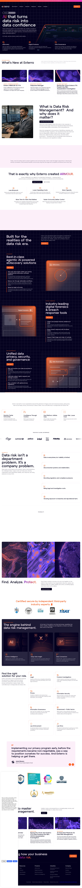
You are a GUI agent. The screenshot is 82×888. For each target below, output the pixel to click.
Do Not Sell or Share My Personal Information (68, 881)
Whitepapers (22, 874)
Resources (22, 865)
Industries (53, 865)
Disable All (9, 861)
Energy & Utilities (54, 874)
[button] (70, 764)
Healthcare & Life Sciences (54, 872)
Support (64, 3)
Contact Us (70, 3)
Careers (67, 870)
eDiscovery (37, 868)
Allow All (15, 861)
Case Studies (22, 872)
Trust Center (76, 3)
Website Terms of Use (54, 881)
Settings (4, 861)
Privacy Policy (46, 881)
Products (37, 865)
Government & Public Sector (55, 877)
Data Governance (39, 872)
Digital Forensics (38, 870)
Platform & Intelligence (40, 874)
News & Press (68, 868)
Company (68, 865)
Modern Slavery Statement (37, 881)
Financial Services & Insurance (54, 869)
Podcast (21, 870)
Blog (20, 868)
